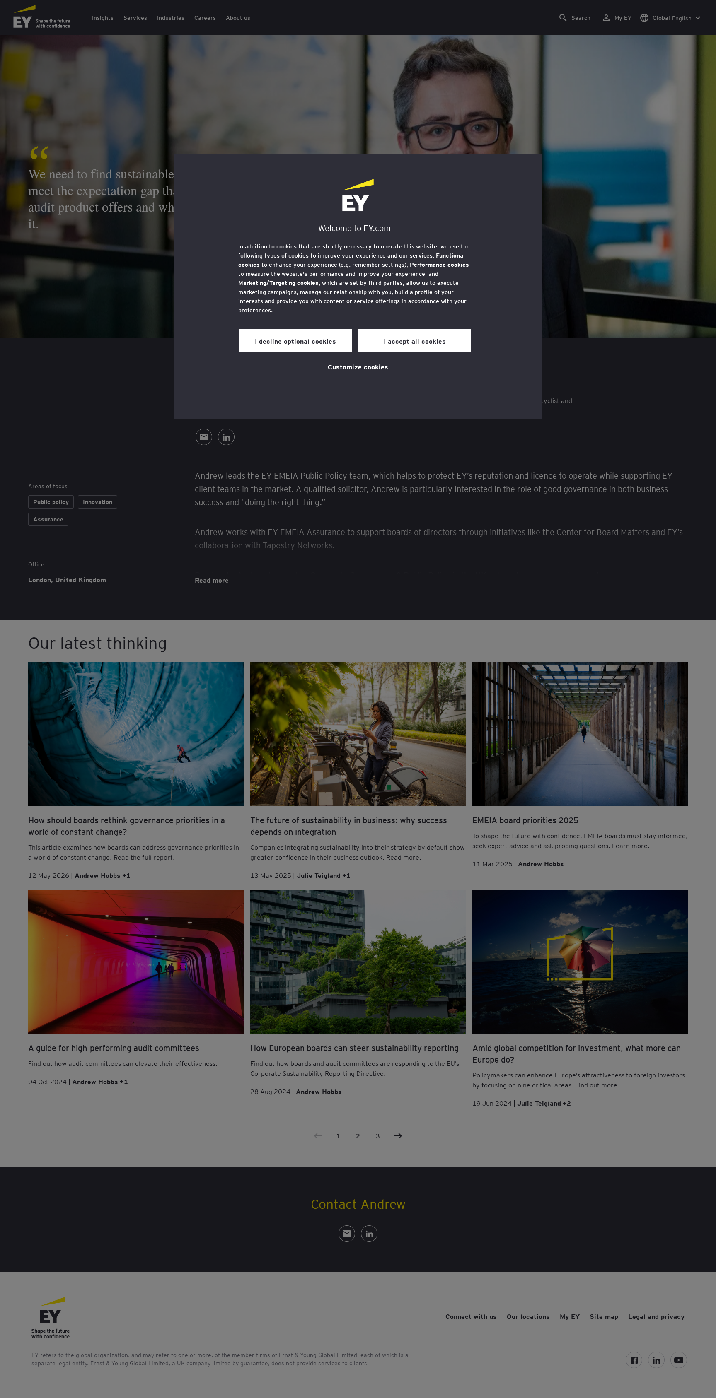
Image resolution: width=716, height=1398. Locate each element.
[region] (358, 286)
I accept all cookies (415, 340)
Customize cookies (358, 366)
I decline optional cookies (295, 340)
